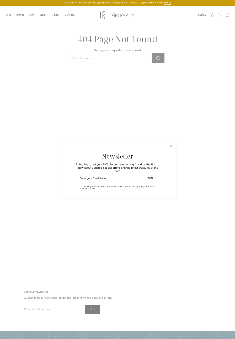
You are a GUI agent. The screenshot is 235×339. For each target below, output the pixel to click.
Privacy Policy (138, 186)
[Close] (171, 146)
